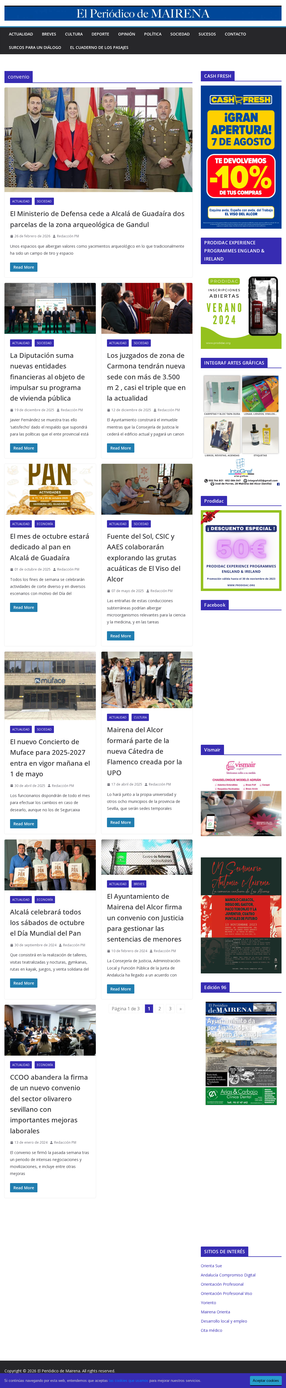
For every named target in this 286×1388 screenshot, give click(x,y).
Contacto (235, 34)
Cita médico (211, 1330)
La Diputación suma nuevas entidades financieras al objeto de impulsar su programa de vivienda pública (47, 377)
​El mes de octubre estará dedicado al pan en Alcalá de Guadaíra (49, 546)
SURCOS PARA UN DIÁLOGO (35, 47)
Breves (49, 34)
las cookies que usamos (128, 1380)
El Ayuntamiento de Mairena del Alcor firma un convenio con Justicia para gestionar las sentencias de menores (145, 918)
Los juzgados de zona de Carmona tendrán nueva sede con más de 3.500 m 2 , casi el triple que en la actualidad (146, 377)
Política (152, 34)
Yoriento (208, 1302)
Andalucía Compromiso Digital (228, 1275)
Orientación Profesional (222, 1284)
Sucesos (207, 34)
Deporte (100, 34)
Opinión (126, 34)
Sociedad (180, 34)
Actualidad (21, 34)
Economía (45, 524)
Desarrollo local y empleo (224, 1321)
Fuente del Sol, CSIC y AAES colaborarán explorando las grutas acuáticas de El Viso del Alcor (143, 557)
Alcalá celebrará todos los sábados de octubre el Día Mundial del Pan (47, 922)
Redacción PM (68, 236)
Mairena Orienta (215, 1311)
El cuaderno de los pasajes (99, 47)
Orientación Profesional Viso (226, 1293)
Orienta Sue (211, 1265)
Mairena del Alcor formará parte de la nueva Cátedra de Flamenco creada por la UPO (144, 751)
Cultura (74, 34)
